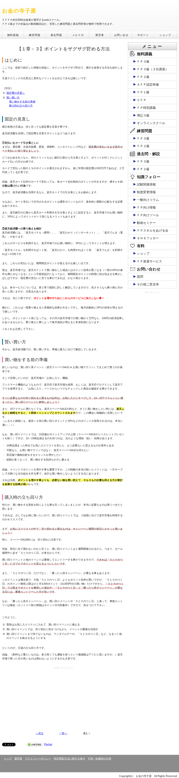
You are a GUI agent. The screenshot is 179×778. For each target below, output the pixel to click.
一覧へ (63, 733)
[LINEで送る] (34, 744)
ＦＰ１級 (143, 92)
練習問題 (34, 34)
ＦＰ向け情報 (146, 207)
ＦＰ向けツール (148, 215)
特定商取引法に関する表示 (69, 758)
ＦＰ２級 (143, 77)
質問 (140, 276)
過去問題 (56, 34)
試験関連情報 (146, 184)
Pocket (48, 744)
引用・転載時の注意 (99, 758)
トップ (8, 758)
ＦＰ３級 (143, 61)
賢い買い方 (13, 97)
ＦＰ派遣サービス (149, 261)
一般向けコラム (148, 200)
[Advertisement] (63, 695)
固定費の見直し (15, 92)
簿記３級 (143, 115)
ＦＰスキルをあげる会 (152, 230)
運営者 (99, 34)
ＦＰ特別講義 (146, 107)
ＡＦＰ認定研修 (148, 84)
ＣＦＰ (141, 100)
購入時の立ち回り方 (21, 105)
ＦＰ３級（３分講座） (152, 69)
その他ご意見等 (148, 284)
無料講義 (13, 34)
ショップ (165, 34)
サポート (143, 34)
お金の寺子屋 (19, 11)
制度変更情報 (146, 192)
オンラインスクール (151, 123)
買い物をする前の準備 (22, 101)
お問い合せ (121, 34)
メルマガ (78, 34)
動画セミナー (146, 223)
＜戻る (40, 733)
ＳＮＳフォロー (148, 238)
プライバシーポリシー (38, 758)
